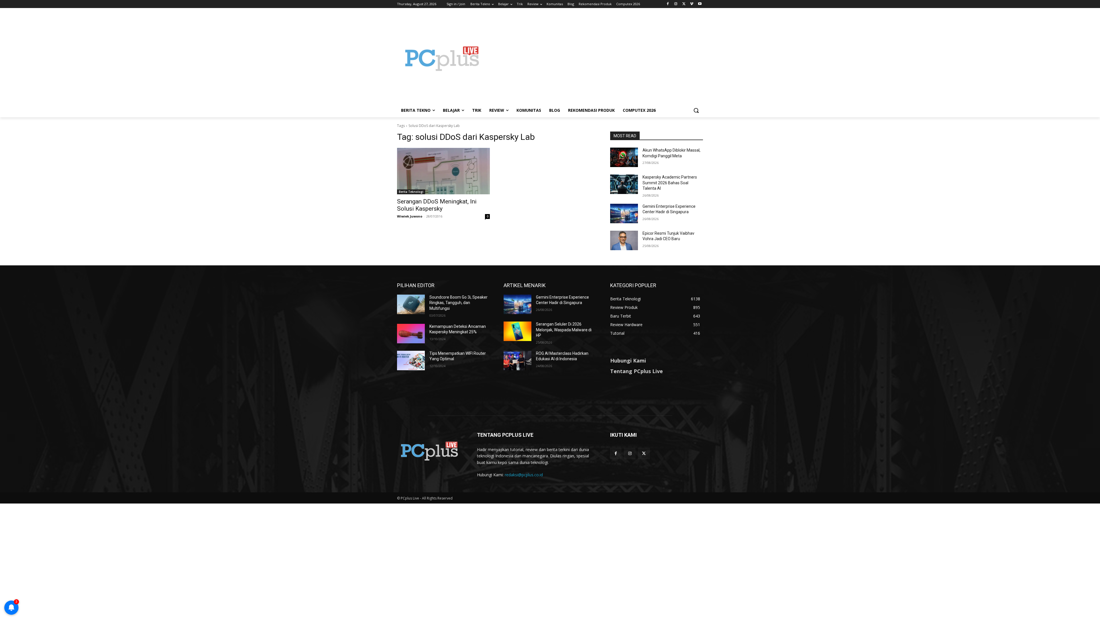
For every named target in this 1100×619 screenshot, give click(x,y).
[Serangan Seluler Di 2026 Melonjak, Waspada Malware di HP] (517, 331)
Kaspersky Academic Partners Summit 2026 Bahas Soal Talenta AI (670, 183)
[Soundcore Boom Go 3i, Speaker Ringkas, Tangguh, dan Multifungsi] (411, 304)
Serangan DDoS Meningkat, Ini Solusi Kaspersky (437, 205)
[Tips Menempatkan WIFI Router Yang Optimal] (411, 360)
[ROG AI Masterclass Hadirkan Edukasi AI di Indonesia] (517, 360)
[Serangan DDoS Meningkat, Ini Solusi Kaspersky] (443, 171)
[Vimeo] (691, 4)
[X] (684, 4)
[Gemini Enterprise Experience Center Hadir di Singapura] (624, 213)
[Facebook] (668, 4)
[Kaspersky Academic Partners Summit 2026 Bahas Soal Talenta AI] (624, 184)
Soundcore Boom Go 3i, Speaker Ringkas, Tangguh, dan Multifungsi (458, 303)
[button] (696, 110)
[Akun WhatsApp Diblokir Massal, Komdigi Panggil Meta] (624, 157)
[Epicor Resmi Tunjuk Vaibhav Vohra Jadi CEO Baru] (624, 240)
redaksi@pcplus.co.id (524, 474)
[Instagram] (676, 4)
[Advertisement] (596, 58)
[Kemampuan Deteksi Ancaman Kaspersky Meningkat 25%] (411, 333)
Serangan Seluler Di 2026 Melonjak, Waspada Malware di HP (564, 330)
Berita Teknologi (411, 192)
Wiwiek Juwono (409, 216)
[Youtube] (699, 4)
